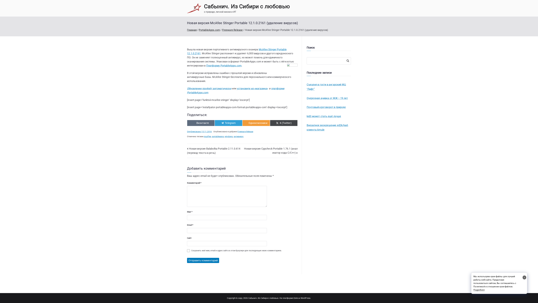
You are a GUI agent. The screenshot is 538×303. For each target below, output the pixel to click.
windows (229, 136)
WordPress (305, 298)
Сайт (189, 238)
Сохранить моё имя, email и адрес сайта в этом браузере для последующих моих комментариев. (236, 250)
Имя (189, 212)
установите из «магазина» (252, 88)
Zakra (296, 298)
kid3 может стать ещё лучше (324, 116)
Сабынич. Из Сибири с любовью (247, 6)
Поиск (348, 61)
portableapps (218, 136)
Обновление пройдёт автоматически (209, 88)
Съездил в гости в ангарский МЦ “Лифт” (326, 86)
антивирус (239, 136)
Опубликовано (199, 131)
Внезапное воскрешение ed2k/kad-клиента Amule (327, 127)
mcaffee (207, 136)
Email (190, 225)
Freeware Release (245, 131)
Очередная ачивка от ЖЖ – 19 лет (327, 98)
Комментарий (194, 183)
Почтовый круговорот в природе (326, 107)
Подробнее (479, 290)
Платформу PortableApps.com (224, 65)
